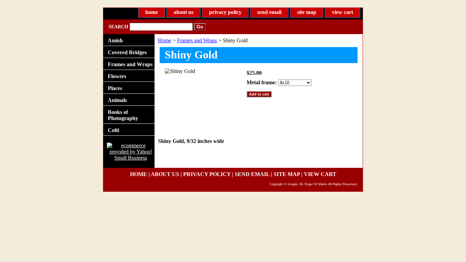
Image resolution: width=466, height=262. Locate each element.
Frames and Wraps (197, 40)
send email (269, 12)
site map (306, 12)
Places (115, 88)
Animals (117, 100)
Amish (115, 40)
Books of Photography (123, 115)
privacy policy (225, 12)
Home (164, 40)
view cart (342, 12)
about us (183, 12)
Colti (113, 130)
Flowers (117, 76)
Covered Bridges (127, 52)
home (151, 12)
